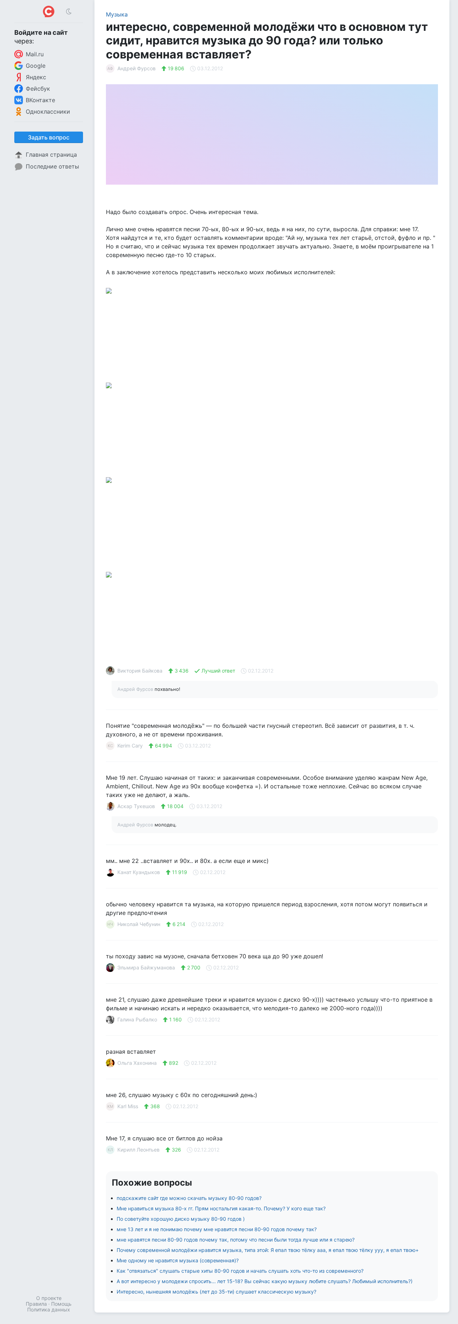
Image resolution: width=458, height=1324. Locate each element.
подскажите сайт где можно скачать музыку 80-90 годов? (189, 1198)
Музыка (117, 14)
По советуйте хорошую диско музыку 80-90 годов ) (181, 1219)
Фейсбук (38, 88)
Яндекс (36, 77)
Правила (36, 1304)
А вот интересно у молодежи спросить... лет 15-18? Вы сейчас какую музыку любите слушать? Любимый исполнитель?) (265, 1281)
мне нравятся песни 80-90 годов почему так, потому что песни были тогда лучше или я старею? (236, 1240)
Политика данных (48, 1309)
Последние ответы (52, 166)
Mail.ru (35, 54)
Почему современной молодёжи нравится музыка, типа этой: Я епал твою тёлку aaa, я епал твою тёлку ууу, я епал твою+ (268, 1250)
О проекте (49, 1298)
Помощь (61, 1304)
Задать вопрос (48, 137)
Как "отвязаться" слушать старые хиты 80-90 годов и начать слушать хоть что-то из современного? (240, 1271)
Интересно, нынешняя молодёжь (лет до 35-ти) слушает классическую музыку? (216, 1292)
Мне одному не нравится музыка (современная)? (178, 1260)
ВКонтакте (40, 100)
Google (35, 65)
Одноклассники (48, 111)
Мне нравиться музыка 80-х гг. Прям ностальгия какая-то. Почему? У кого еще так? (221, 1208)
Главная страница (51, 154)
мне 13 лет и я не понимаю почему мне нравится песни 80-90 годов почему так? (217, 1229)
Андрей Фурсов (136, 689)
